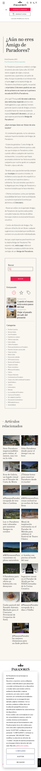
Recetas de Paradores (14, 362)
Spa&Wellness (12, 382)
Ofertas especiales (19, 62)
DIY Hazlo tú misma (13, 359)
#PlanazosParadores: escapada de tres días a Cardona (12, 500)
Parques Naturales (13, 375)
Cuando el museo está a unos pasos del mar (25, 304)
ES (6, 10)
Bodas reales (11, 354)
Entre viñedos (11, 342)
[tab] (14, 292)
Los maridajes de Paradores (15, 392)
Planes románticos (13, 367)
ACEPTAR (20, 756)
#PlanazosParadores (14, 369)
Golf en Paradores (13, 344)
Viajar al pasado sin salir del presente (24, 315)
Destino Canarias (13, 329)
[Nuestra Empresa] (31, 3)
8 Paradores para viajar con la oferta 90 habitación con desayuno (11, 581)
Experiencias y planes (14, 337)
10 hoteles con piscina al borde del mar (28, 557)
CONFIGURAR (20, 751)
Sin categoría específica (14, 397)
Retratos (10, 390)
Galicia (10, 372)
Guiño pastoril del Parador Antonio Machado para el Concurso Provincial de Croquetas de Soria (11, 612)
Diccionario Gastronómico (15, 400)
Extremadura (11, 387)
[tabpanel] (20, 308)
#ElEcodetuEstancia (13, 402)
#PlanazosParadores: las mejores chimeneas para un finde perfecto (22, 640)
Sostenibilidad (12, 405)
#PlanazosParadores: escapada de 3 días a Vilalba (31, 607)
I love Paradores (9, 62)
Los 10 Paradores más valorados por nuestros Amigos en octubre (11, 526)
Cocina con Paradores (14, 395)
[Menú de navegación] (4, 3)
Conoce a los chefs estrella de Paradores (19, 380)
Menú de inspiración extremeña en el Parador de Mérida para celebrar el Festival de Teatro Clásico (29, 530)
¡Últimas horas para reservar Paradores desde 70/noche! (29, 478)
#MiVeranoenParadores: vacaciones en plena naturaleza (14, 557)
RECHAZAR (20, 762)
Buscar (11, 265)
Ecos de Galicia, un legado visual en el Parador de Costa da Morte (10, 478)
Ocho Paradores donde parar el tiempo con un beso (28, 452)
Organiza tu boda (13, 365)
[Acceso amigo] (36, 3)
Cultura (10, 385)
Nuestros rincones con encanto (16, 349)
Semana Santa (12, 332)
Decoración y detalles (14, 357)
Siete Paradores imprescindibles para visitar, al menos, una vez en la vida (10, 453)
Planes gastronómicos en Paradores (18, 347)
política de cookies (22, 746)
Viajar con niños (12, 352)
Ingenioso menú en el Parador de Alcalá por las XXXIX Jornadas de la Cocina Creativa (28, 582)
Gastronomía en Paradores (15, 377)
